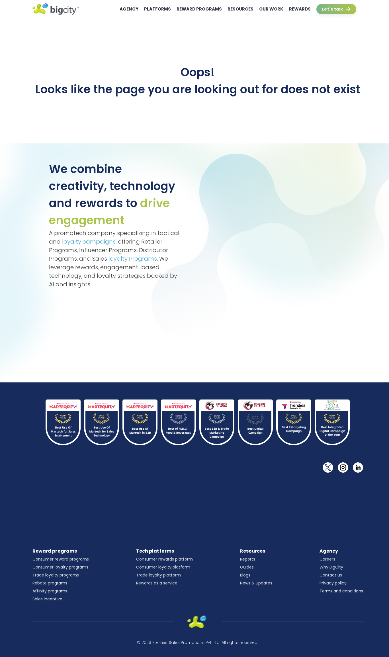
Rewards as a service (156, 583)
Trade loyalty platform (158, 575)
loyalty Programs (132, 259)
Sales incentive (47, 599)
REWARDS (300, 9)
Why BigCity (331, 567)
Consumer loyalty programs (60, 567)
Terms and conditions (341, 591)
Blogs (245, 575)
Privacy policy (333, 583)
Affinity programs (49, 591)
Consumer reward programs (60, 559)
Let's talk (332, 9)
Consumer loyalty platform (163, 567)
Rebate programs (49, 583)
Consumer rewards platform (164, 559)
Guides (247, 567)
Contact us (331, 575)
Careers (327, 559)
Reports (247, 559)
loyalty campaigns (89, 242)
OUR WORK (271, 9)
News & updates (256, 583)
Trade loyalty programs (55, 575)
